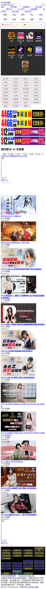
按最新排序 (14, 156)
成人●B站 (26, 92)
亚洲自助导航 (39, 562)
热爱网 (6, 563)
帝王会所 (15, 79)
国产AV (9, 9)
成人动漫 (15, 11)
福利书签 (28, 568)
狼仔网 (26, 85)
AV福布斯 (5, 92)
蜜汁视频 (6, 558)
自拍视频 (33, 9)
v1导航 (16, 96)
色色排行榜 (6, 556)
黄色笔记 (5, 96)
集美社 (6, 106)
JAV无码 (13, 7)
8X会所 (36, 89)
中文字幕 (38, 7)
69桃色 (16, 82)
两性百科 (15, 85)
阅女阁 (26, 96)
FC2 (31, 14)
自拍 (14, 19)
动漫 (32, 19)
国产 (23, 15)
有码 (5, 19)
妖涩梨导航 (17, 553)
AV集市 (36, 79)
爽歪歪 (26, 106)
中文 (14, 15)
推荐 (5, 15)
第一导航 (39, 25)
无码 (40, 15)
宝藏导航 (28, 553)
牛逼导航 (36, 82)
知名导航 (28, 11)
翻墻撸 (6, 573)
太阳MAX (16, 89)
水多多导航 (29, 25)
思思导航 (6, 553)
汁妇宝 (39, 566)
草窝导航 (17, 563)
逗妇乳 (36, 92)
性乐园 (6, 85)
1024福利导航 (39, 549)
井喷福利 (5, 102)
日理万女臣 (39, 553)
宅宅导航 (39, 568)
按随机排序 (5, 156)
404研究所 (36, 102)
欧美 (23, 19)
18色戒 (26, 82)
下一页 (3, 178)
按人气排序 (23, 156)
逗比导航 (5, 89)
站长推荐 (5, 79)
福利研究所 (7, 25)
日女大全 (6, 566)
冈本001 (15, 92)
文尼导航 (28, 550)
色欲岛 (6, 82)
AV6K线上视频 (32, 587)
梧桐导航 (36, 96)
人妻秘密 (36, 99)
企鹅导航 (17, 550)
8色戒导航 (26, 99)
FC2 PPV (21, 9)
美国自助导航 (28, 562)
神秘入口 (26, 79)
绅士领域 (15, 106)
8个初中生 (39, 556)
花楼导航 (17, 568)
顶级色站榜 (28, 556)
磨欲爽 (6, 568)
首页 (2, 7)
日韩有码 (25, 7)
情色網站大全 (17, 572)
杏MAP (17, 25)
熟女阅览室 (26, 89)
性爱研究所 (17, 566)
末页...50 (4, 180)
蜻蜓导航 (5, 99)
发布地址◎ (28, 573)
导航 (40, 19)
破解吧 (28, 566)
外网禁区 (17, 556)
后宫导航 (15, 102)
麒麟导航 (15, 99)
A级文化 (36, 85)
